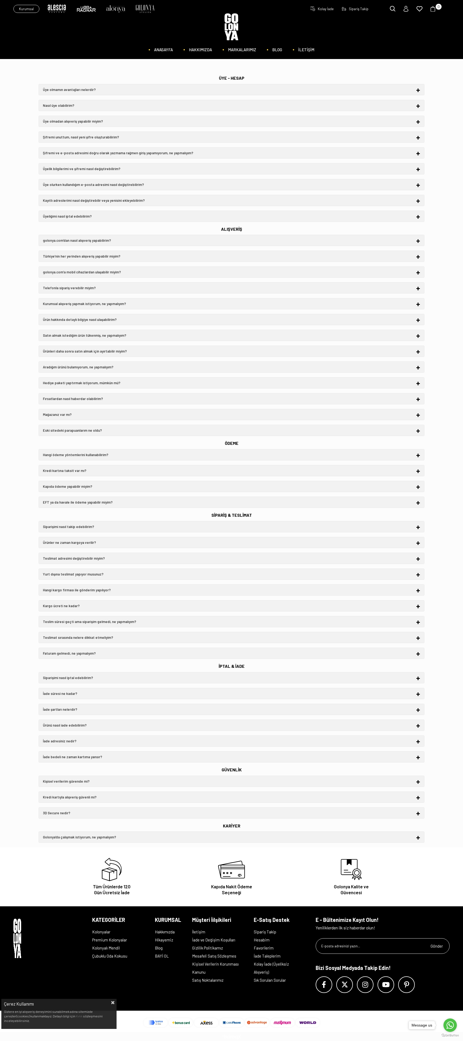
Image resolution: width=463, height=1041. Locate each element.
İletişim (198, 931)
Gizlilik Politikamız (207, 947)
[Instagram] (365, 984)
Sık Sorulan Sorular (270, 980)
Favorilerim (264, 947)
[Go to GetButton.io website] (450, 1035)
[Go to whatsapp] (450, 1025)
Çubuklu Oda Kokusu (109, 956)
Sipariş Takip (265, 931)
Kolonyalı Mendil (106, 947)
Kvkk (79, 1016)
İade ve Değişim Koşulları (213, 939)
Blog (159, 947)
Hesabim (262, 939)
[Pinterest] (406, 984)
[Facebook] (324, 984)
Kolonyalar (101, 931)
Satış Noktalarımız (207, 980)
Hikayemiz (164, 939)
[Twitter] (344, 984)
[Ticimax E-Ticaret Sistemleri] (231, 1037)
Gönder (437, 946)
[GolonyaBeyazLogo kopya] (23, 938)
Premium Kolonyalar (109, 939)
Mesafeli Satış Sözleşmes (214, 956)
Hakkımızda (165, 931)
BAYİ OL (162, 956)
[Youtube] (386, 984)
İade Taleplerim (267, 956)
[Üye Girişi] (406, 9)
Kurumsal (26, 9)
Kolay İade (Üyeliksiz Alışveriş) (271, 968)
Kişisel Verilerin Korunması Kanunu (215, 968)
